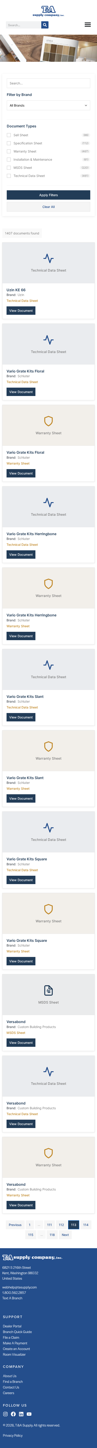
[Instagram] (5, 1414)
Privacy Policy (13, 1435)
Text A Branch (12, 1297)
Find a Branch (13, 1381)
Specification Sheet (51, 143)
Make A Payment (15, 1343)
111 (49, 1225)
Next (65, 1235)
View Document (21, 311)
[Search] (44, 25)
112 (61, 1225)
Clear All (48, 207)
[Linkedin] (21, 1414)
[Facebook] (13, 1414)
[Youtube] (29, 1414)
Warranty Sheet (51, 151)
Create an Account (16, 1348)
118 (52, 1235)
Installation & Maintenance (51, 159)
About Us (9, 1375)
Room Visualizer (14, 1354)
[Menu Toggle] (87, 24)
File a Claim (11, 1337)
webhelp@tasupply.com (19, 1287)
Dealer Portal (12, 1326)
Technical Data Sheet (51, 176)
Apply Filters (48, 195)
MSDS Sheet (51, 167)
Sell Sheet (51, 135)
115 (30, 1235)
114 (85, 1225)
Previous (15, 1225)
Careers (8, 1392)
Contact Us (11, 1387)
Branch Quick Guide (17, 1331)
